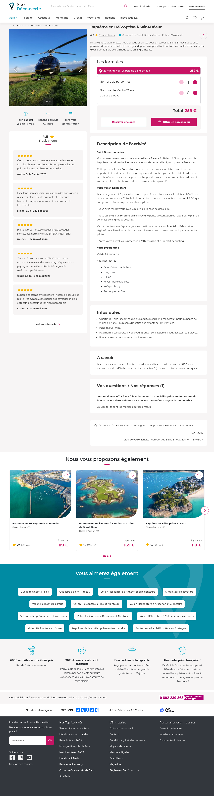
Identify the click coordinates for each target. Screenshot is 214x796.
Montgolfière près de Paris (74, 746)
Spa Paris (64, 776)
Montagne (62, 17)
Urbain (78, 17)
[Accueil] (95, 425)
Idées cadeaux (129, 17)
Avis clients (116, 758)
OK (50, 740)
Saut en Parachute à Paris (74, 728)
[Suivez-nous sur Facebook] (12, 757)
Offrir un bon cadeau (176, 122)
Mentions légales (119, 752)
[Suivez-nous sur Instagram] (21, 757)
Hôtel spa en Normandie (73, 734)
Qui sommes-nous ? (121, 728)
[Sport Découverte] (25, 6)
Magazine (115, 764)
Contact (114, 734)
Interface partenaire (171, 734)
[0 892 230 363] (165, 697)
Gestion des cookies (20, 764)
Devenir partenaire (171, 728)
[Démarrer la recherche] (125, 6)
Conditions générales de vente (127, 740)
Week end (93, 17)
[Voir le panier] (202, 18)
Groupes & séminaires (170, 6)
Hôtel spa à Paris (69, 758)
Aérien (13, 17)
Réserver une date (123, 122)
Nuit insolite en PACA (71, 752)
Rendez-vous (197, 6)
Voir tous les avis (46, 324)
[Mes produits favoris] (194, 18)
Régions (110, 17)
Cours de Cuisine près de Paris (77, 770)
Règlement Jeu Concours (124, 770)
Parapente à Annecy (71, 764)
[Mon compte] (187, 18)
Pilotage (28, 17)
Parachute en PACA (70, 740)
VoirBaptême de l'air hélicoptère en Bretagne (35, 25)
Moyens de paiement (122, 746)
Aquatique (44, 17)
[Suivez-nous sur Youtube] (29, 757)
